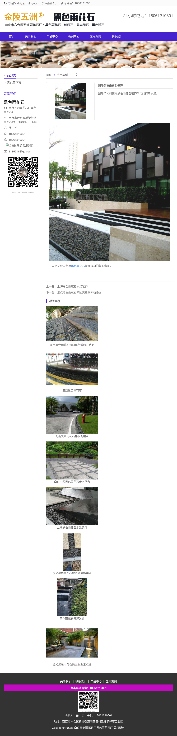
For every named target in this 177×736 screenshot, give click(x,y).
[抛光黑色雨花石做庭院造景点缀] (72, 643)
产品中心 (52, 36)
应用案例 (95, 36)
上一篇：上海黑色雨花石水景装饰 (67, 286)
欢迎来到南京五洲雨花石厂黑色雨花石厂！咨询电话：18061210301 (50, 3)
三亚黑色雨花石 (72, 390)
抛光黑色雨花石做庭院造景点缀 (72, 664)
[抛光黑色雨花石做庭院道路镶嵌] (72, 552)
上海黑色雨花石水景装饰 (72, 527)
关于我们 (30, 36)
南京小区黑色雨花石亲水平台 (72, 482)
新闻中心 (73, 36)
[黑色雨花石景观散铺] (72, 597)
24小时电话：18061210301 (148, 15)
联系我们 (117, 36)
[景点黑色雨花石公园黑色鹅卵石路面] (72, 324)
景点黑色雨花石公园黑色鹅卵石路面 (72, 345)
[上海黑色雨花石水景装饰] (72, 506)
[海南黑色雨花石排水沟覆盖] (72, 415)
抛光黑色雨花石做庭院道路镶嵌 (72, 573)
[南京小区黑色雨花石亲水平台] (72, 460)
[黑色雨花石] (56, 26)
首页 (12, 36)
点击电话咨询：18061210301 (88, 688)
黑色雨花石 (14, 82)
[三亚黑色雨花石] (72, 369)
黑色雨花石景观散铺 (72, 619)
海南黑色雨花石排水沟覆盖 (72, 436)
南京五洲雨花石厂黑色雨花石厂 (93, 728)
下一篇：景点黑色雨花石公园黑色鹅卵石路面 (73, 292)
